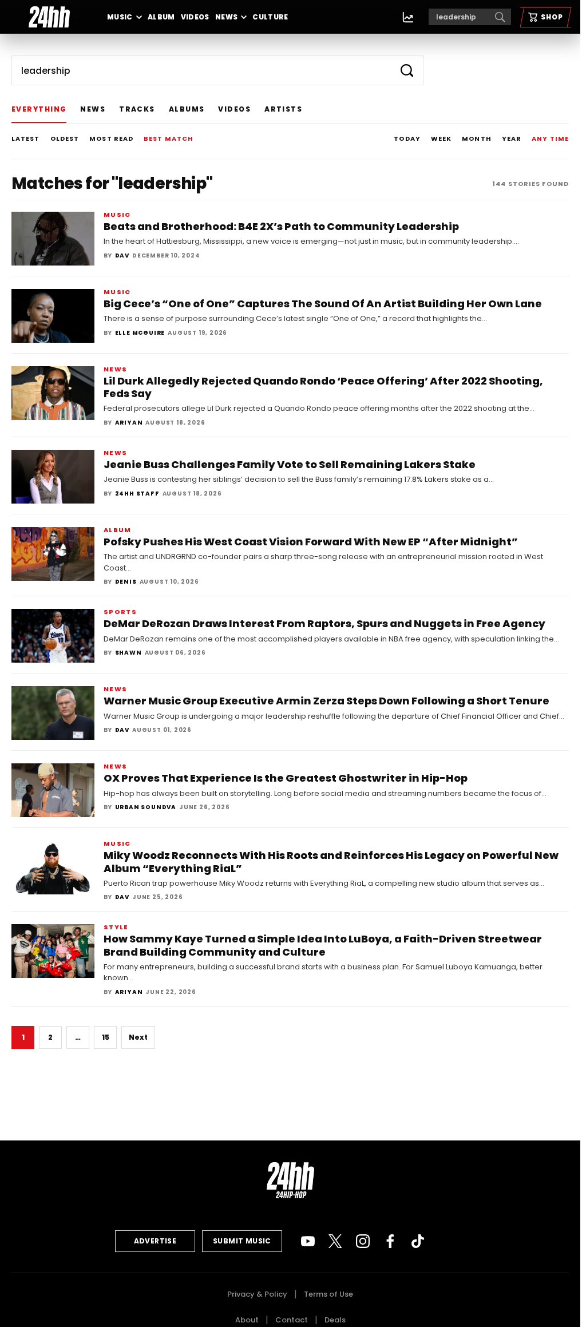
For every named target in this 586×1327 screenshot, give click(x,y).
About (247, 1319)
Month (477, 138)
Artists (283, 109)
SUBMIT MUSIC (242, 1241)
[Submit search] (407, 70)
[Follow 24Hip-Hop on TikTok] (417, 1241)
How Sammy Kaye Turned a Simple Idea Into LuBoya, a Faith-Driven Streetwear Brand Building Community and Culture (323, 945)
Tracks (137, 109)
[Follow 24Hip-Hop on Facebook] (390, 1241)
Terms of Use (328, 1294)
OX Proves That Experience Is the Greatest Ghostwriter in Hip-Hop (286, 778)
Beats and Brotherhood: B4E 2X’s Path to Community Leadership (281, 226)
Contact (291, 1319)
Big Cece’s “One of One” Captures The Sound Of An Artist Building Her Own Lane (323, 303)
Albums (187, 109)
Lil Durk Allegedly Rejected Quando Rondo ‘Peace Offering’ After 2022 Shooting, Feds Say (323, 387)
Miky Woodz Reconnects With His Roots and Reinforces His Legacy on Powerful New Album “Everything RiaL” (331, 861)
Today (407, 138)
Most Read (111, 138)
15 (105, 1037)
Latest (25, 138)
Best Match (168, 138)
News (226, 17)
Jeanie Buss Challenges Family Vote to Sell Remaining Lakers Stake (290, 464)
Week (441, 138)
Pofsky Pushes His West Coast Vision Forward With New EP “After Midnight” (311, 541)
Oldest (65, 138)
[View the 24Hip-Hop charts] (408, 17)
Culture (270, 17)
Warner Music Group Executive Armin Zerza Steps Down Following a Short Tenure (326, 701)
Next (138, 1037)
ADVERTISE (155, 1241)
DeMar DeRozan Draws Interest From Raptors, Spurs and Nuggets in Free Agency (324, 623)
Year (511, 138)
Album (161, 17)
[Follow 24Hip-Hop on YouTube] (308, 1241)
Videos (195, 17)
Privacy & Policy (257, 1294)
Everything (38, 109)
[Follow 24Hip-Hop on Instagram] (363, 1241)
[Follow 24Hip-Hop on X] (335, 1241)
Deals (335, 1319)
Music (120, 17)
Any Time (550, 138)
